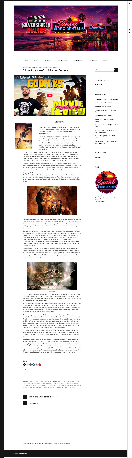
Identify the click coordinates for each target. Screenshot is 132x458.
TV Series (48, 60)
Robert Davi (32, 387)
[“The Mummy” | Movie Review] (129, 35)
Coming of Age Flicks (29, 383)
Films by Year (62, 60)
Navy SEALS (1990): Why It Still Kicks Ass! (106, 99)
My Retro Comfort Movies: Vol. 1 (104, 115)
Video (40, 67)
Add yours (55, 396)
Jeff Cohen (34, 385)
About (26, 60)
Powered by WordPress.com (20, 453)
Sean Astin (39, 387)
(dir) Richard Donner (62, 381)
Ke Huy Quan (66, 385)
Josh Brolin (59, 385)
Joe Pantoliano (42, 385)
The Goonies (45, 387)
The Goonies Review (55, 387)
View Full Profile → (100, 201)
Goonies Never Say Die (62, 383)
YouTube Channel (78, 60)
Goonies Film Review (50, 383)
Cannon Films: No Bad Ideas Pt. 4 (104, 102)
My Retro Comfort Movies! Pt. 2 (103, 106)
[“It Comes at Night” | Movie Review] (129, 32)
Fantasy (50, 67)
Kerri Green (73, 385)
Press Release (93, 60)
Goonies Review (73, 383)
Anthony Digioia (27, 67)
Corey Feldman (39, 383)
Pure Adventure (56, 67)
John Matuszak (50, 385)
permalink (72, 387)
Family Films (45, 67)
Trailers (105, 60)
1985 (69, 381)
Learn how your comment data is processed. (57, 443)
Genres (36, 60)
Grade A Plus (26, 385)
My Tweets (98, 157)
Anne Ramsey (75, 381)
